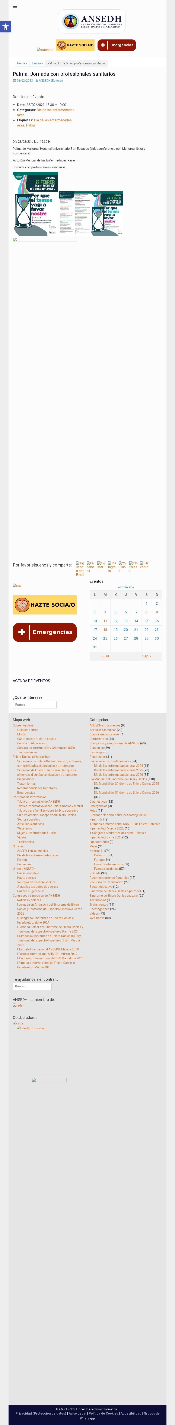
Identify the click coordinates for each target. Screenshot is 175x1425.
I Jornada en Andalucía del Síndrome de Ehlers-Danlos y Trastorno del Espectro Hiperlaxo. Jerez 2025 (49, 909)
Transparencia (27, 752)
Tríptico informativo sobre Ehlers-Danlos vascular (50, 806)
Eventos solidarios (106, 868)
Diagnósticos (26, 779)
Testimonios (25, 842)
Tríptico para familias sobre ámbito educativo (47, 810)
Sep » (146, 656)
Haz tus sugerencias (31, 891)
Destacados (98, 756)
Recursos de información (30, 797)
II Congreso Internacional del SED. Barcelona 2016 (50, 958)
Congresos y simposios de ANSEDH (36, 895)
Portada (95, 873)
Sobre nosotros (23, 725)
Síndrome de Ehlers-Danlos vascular (114, 895)
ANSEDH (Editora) (51, 80)
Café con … (101, 855)
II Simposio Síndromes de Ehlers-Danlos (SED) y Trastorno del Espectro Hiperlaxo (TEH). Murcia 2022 (49, 940)
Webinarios (24, 828)
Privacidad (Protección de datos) (41, 1413)
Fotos (93, 810)
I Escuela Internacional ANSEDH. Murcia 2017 (47, 954)
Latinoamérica (99, 842)
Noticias (18, 846)
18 (105, 630)
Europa (22, 859)
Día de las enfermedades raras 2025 (118, 770)
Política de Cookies (103, 1413)
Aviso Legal (77, 1413)
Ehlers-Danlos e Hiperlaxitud (31, 756)
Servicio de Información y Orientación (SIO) (46, 748)
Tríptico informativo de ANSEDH (38, 801)
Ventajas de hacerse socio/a (36, 882)
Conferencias (99, 739)
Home (22, 63)
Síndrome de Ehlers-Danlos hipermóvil (115, 891)
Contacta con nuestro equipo (36, 739)
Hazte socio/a (26, 877)
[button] (5, 26)
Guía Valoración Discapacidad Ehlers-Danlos (46, 815)
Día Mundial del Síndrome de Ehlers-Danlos (118, 779)
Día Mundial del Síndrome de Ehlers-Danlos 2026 (126, 792)
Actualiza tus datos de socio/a (37, 886)
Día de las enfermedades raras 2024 (118, 765)
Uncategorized (99, 909)
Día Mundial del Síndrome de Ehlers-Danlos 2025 (126, 783)
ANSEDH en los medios (32, 851)
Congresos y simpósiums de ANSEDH (115, 743)
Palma (30, 125)
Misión (21, 734)
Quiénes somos (27, 730)
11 (105, 621)
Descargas (97, 752)
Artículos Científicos (30, 824)
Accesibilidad (131, 1413)
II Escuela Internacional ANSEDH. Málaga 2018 (48, 949)
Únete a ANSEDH (24, 868)
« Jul (105, 656)
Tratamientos (26, 783)
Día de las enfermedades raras (38, 855)
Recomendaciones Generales (37, 788)
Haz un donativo (28, 873)
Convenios (24, 864)
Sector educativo (28, 819)
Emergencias (26, 792)
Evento (37, 63)
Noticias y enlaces (29, 900)
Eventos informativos (108, 864)
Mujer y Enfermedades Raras (37, 833)
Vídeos (21, 837)
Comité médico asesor (32, 743)
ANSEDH (71, 1409)
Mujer (93, 846)
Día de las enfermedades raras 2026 (118, 774)
